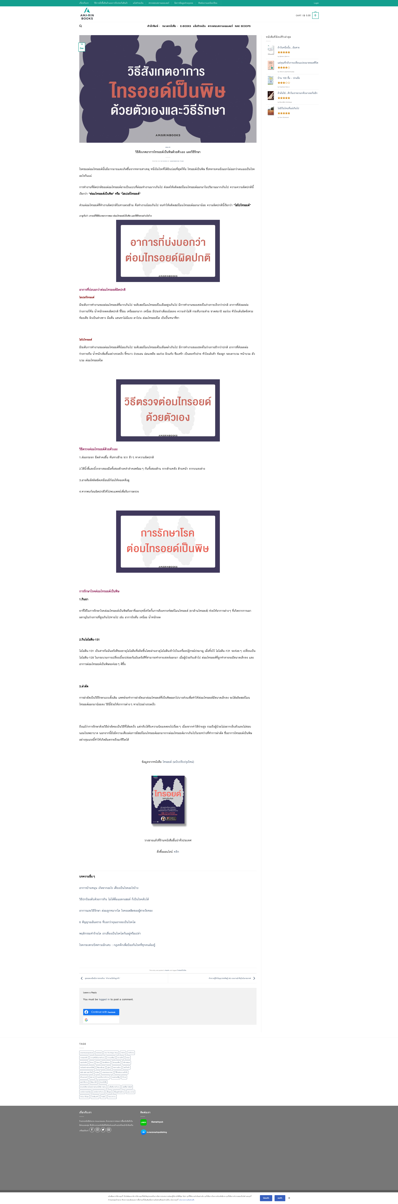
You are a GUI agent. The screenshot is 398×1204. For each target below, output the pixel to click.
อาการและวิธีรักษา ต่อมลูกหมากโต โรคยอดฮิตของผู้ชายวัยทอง (116, 910)
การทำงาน (131, 1052)
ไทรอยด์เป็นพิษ (181, 970)
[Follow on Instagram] (97, 1129)
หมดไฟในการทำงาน (103, 1077)
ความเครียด (110, 1057)
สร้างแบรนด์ (83, 1077)
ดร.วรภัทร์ (120, 1057)
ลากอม (97, 1072)
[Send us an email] (108, 1129)
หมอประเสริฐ (115, 1077)
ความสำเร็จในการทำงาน (97, 1057)
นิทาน (91, 1062)
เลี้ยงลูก (109, 1092)
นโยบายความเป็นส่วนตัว (186, 1200)
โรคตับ (103, 1096)
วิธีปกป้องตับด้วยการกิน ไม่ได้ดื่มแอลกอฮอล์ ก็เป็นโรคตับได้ (114, 899)
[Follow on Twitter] (103, 1129)
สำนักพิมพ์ (152, 26)
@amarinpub (157, 1122)
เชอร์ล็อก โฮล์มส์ (127, 1087)
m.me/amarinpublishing (157, 1132)
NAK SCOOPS (242, 26)
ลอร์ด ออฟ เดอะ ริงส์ (86, 1072)
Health (167, 147)
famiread (99, 1052)
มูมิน (108, 1067)
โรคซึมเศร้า (95, 1096)
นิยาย (98, 1062)
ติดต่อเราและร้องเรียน (207, 3)
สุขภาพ (92, 1077)
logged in (104, 999)
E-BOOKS (185, 26)
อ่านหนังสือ (103, 1082)
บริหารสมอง (126, 1062)
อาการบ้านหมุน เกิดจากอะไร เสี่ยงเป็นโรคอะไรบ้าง (108, 887)
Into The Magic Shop (111, 1052)
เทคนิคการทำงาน (99, 1092)
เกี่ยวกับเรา (84, 3)
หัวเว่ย (124, 1077)
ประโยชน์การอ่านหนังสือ (87, 1067)
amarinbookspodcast (86, 1052)
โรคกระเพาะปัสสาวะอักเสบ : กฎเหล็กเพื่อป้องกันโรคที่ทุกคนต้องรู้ (117, 945)
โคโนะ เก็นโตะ (84, 1096)
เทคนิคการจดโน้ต (85, 1092)
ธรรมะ (128, 1057)
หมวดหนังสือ (169, 26)
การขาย (123, 1052)
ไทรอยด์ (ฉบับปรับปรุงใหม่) (178, 761)
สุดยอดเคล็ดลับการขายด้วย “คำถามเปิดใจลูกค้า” (102, 978)
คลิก (176, 851)
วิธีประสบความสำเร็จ (121, 1072)
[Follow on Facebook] (92, 1129)
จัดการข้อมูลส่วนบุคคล (183, 3)
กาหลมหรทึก (84, 1057)
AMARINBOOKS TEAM (177, 161)
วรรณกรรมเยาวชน (107, 1072)
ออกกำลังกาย (84, 1082)
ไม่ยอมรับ (266, 1198)
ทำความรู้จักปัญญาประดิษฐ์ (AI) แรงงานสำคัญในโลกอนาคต (230, 978)
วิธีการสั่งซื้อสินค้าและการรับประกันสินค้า (111, 3)
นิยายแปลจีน (116, 1062)
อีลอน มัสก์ (94, 1082)
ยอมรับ (280, 1198)
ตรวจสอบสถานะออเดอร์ (159, 3)
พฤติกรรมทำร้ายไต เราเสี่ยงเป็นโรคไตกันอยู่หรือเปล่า (110, 933)
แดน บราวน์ (130, 1092)
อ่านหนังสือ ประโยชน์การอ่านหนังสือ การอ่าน (93, 1087)
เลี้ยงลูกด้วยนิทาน (119, 1092)
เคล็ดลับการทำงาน (114, 1087)
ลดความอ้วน (117, 1067)
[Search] (80, 26)
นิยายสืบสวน (106, 1062)
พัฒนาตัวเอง (100, 1067)
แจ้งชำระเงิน (138, 3)
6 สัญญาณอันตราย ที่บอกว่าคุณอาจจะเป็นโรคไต (107, 922)
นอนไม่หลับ (83, 1062)
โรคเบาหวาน (112, 1096)
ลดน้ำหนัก (127, 1067)
